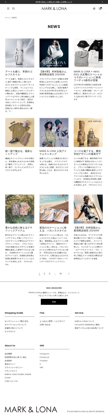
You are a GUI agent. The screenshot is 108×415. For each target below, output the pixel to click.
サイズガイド (10, 331)
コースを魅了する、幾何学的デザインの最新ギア (87, 152)
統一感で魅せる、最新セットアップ (18, 152)
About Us (10, 345)
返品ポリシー (10, 364)
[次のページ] (67, 273)
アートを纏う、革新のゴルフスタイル (18, 73)
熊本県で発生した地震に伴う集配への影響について (54, 2)
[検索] (13, 8)
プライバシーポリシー (14, 367)
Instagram (44, 354)
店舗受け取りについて (14, 328)
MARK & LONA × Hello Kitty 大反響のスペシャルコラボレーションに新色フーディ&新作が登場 (88, 76)
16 (61, 273)
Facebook (44, 357)
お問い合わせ (45, 324)
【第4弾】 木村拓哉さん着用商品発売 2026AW (53, 73)
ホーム (7, 17)
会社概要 (8, 354)
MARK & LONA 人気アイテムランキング (53, 152)
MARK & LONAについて (84, 321)
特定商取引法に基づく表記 (15, 357)
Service (79, 312)
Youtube (44, 360)
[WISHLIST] (94, 8)
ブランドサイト (11, 371)
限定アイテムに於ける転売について (89, 328)
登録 (54, 301)
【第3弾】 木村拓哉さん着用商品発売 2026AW (87, 229)
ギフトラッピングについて (15, 324)
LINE (41, 367)
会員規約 (8, 360)
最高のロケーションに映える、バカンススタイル (53, 229)
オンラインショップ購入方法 (16, 321)
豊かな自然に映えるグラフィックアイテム (18, 229)
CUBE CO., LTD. (11, 381)
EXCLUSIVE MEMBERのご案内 (87, 324)
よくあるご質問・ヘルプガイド (52, 321)
